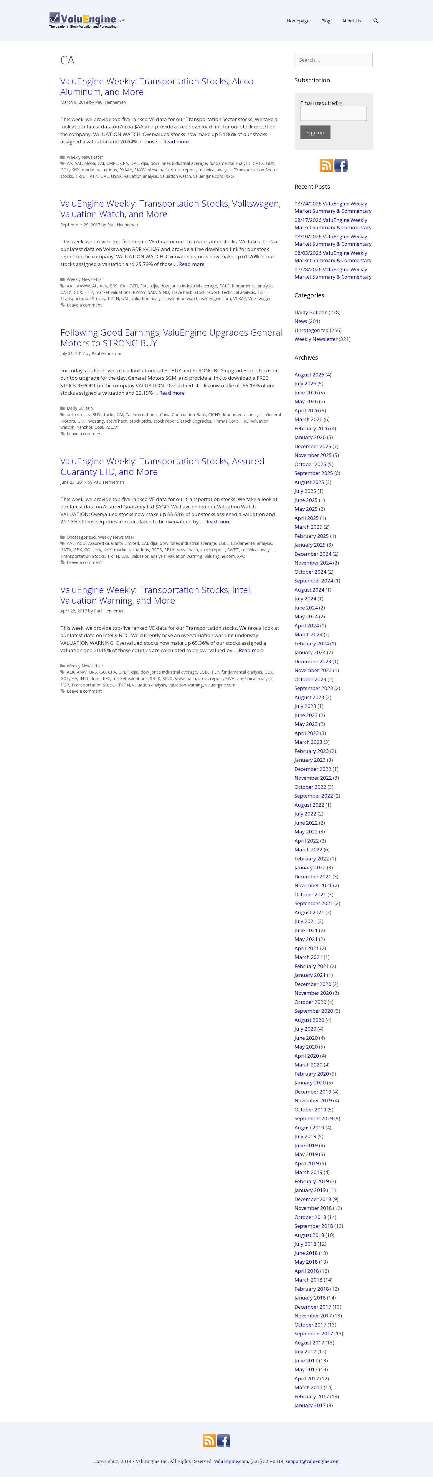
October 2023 (310, 679)
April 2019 (307, 1163)
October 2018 (310, 1217)
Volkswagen (260, 298)
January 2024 (310, 652)
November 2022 (313, 777)
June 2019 (306, 1145)
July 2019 (305, 1136)
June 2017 (306, 1360)
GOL (64, 170)
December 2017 (313, 1306)
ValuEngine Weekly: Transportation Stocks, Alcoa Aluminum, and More (157, 86)
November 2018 (313, 1208)
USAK (116, 176)
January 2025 (310, 544)
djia (144, 163)
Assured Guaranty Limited (113, 543)
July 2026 (305, 383)
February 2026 (312, 428)
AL (94, 286)
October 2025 (310, 464)
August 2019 (309, 1127)
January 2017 (310, 1405)
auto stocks (78, 414)
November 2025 (313, 455)
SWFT (233, 549)
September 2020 (314, 1010)
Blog (325, 21)
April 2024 (307, 625)
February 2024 (312, 643)
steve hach (158, 170)
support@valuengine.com (313, 1461)
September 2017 (314, 1333)
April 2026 (307, 410)
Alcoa (90, 163)
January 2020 (310, 1082)
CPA (124, 163)
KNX (75, 170)
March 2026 (309, 419)
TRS (245, 421)
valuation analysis (141, 176)
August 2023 (309, 697)
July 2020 (305, 1028)
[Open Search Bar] (375, 20)
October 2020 (310, 1002)
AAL (78, 163)
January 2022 (310, 867)
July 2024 (305, 598)
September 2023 (314, 688)
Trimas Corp (226, 421)
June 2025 (306, 500)
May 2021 (306, 939)
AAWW (83, 286)
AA (69, 163)
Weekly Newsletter (85, 157)
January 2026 (310, 437)
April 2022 (307, 840)
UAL (105, 176)
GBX (270, 163)
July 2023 (305, 706)
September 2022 (314, 795)
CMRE (112, 163)
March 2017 (309, 1387)
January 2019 (310, 1190)
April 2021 (307, 948)
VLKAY (239, 298)
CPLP (123, 672)
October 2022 (310, 786)
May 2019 (306, 1154)
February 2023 (312, 751)
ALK (103, 286)
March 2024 (309, 634)
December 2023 (313, 661)
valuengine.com (208, 176)
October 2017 (310, 1324)
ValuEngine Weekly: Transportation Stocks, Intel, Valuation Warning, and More (156, 595)
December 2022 (313, 769)
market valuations (99, 170)
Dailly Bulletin (80, 408)
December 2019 (313, 1091)
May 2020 (306, 1046)
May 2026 (306, 401)
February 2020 (312, 1073)
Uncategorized (81, 537)
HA (98, 549)
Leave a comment (84, 305)
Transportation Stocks (82, 298)
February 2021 (312, 966)
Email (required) (321, 103)
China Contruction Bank (183, 414)
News (301, 321)
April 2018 (307, 1270)
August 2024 (309, 589)
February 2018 (312, 1288)
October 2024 (310, 571)
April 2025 (307, 518)
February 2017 (312, 1396)
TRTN (92, 176)
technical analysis (215, 170)
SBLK (169, 549)
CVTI (133, 286)
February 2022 (312, 858)
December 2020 (313, 984)
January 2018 (310, 1297)
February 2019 (312, 1181)
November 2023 (313, 670)
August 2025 (309, 482)
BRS (114, 286)
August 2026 (309, 374)
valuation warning (185, 556)
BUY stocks (103, 414)
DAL (134, 163)
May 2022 (306, 831)
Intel (96, 678)
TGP (64, 685)
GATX (258, 163)
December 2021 (313, 876)
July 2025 (305, 491)
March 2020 (309, 1064)
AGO (81, 543)
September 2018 (314, 1226)
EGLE (224, 286)
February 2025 (312, 535)
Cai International (141, 414)
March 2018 (309, 1279)
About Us (351, 21)
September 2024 (314, 580)
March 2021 (309, 957)
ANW (82, 672)
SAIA (152, 292)
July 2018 (305, 1243)
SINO (164, 292)
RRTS (156, 549)
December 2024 (313, 553)
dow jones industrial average (179, 163)
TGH (262, 292)
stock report (183, 170)
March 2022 (309, 849)
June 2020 (306, 1037)
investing (95, 421)
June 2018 (306, 1253)
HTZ (88, 292)
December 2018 (313, 1199)
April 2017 (307, 1378)
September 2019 (314, 1118)
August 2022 (309, 804)
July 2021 (305, 921)
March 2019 (309, 1172)
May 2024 (306, 616)
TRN (79, 176)
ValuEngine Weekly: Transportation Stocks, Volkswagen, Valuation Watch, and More (170, 208)
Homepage (298, 21)
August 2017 (309, 1342)
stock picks (140, 421)
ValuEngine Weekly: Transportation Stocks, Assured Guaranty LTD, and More (162, 466)
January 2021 (310, 975)
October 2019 (310, 1109)
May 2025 (306, 508)
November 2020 (313, 992)
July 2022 (305, 813)
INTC (85, 678)
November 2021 (313, 885)
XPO (230, 176)
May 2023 (306, 724)
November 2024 (313, 562)
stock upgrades (196, 421)
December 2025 (313, 446)
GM (80, 421)
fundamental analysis (229, 163)
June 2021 (306, 930)
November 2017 (313, 1315)
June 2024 (306, 607)
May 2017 (306, 1369)
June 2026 (306, 392)
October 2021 (310, 894)
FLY (215, 672)
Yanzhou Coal (90, 427)
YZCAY (111, 427)
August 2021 (309, 912)
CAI (100, 163)
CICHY (214, 414)
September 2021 (314, 903)
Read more (176, 141)
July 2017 (305, 1351)
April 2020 (307, 1055)
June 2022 (306, 822)
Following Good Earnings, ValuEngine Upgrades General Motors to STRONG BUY (171, 337)
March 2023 (309, 741)
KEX (106, 678)
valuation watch (175, 176)
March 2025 (309, 526)
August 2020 (309, 1020)
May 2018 (306, 1261)
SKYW (140, 170)
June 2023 (306, 715)
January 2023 (310, 759)
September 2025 (314, 473)
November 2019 (313, 1100)
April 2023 (307, 733)
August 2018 (309, 1235)
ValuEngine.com (231, 1461)
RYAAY (125, 170)
